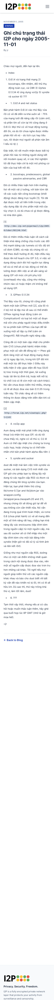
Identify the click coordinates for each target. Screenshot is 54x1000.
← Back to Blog (13, 640)
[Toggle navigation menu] (47, 6)
